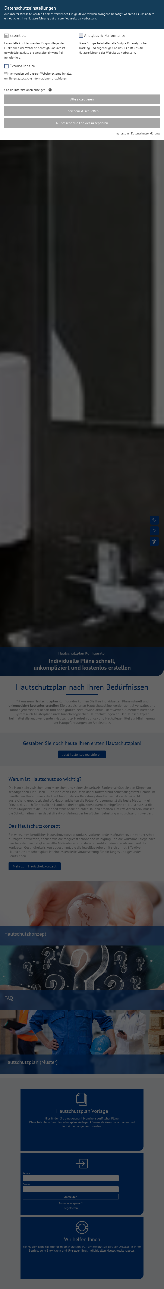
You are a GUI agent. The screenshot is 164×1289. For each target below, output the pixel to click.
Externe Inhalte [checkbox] (22, 65)
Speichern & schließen (82, 111)
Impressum (122, 133)
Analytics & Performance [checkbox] (104, 35)
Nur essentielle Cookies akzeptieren (82, 123)
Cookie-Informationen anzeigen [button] (25, 90)
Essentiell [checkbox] (18, 35)
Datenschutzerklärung (145, 133)
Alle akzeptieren (82, 99)
